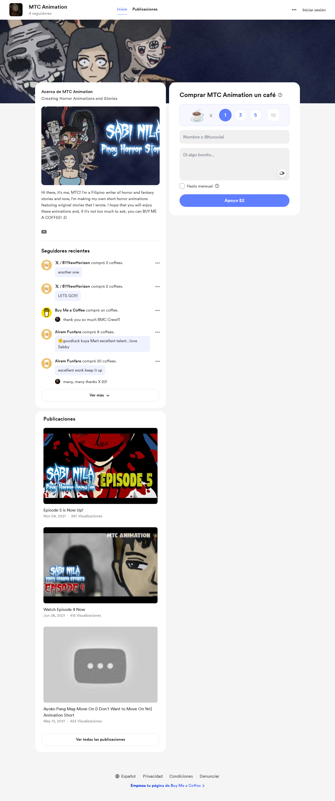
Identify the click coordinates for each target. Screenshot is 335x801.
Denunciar (209, 776)
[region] (234, 148)
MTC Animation (48, 7)
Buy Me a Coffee (70, 310)
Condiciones (181, 776)
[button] (122, 9)
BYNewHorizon (76, 262)
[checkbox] (196, 185)
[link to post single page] (100, 474)
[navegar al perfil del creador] (16, 9)
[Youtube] (44, 231)
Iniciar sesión (314, 10)
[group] (100, 474)
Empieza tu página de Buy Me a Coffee (166, 785)
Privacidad (153, 776)
